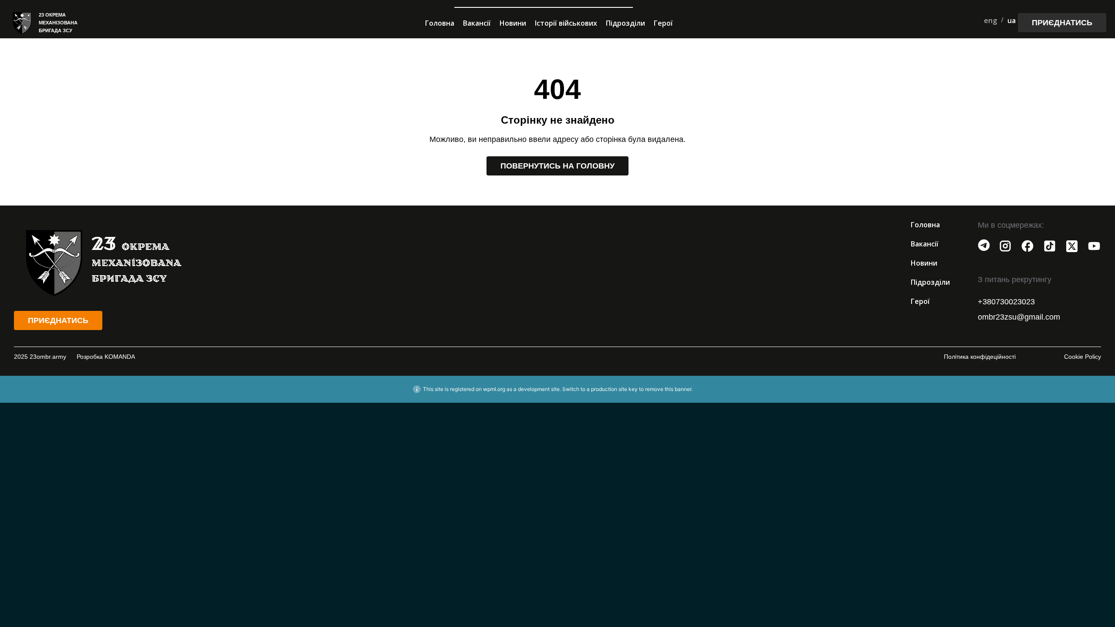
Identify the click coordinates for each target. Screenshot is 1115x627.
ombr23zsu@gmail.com (1019, 317)
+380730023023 (1006, 301)
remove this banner (668, 389)
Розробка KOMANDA (106, 356)
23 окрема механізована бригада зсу (58, 22)
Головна (439, 23)
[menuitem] (990, 20)
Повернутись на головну (557, 166)
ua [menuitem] (1011, 20)
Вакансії (477, 23)
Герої (663, 23)
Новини (513, 23)
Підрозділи (625, 23)
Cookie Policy (1082, 356)
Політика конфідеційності (980, 356)
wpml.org (494, 389)
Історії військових (566, 23)
